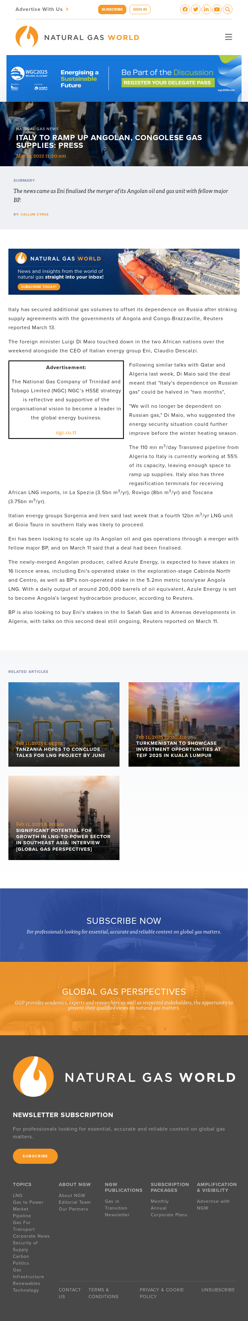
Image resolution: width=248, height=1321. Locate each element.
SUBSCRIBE (112, 9)
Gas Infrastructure (28, 1273)
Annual (159, 1208)
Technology (26, 1290)
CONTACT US (70, 1293)
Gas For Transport (24, 1226)
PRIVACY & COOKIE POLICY (162, 1293)
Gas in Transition (116, 1205)
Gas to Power (28, 1202)
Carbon (21, 1256)
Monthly (160, 1201)
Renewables (27, 1283)
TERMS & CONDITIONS (103, 1293)
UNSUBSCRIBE (218, 1290)
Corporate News (31, 1236)
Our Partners (73, 1209)
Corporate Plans (169, 1215)
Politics (21, 1263)
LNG (18, 1195)
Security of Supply (25, 1246)
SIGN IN (140, 9)
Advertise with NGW (213, 1205)
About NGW (72, 1195)
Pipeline (23, 1216)
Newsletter (117, 1215)
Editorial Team (75, 1202)
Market (20, 1209)
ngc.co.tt (66, 432)
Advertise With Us (43, 9)
